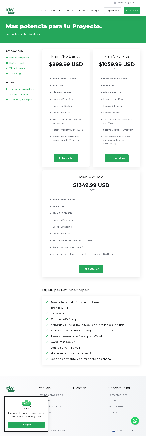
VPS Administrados (18, 68)
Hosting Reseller (17, 63)
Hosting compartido (19, 57)
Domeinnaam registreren (22, 89)
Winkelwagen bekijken (20, 99)
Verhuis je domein (18, 94)
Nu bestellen (66, 158)
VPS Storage (15, 73)
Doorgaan (26, 424)
